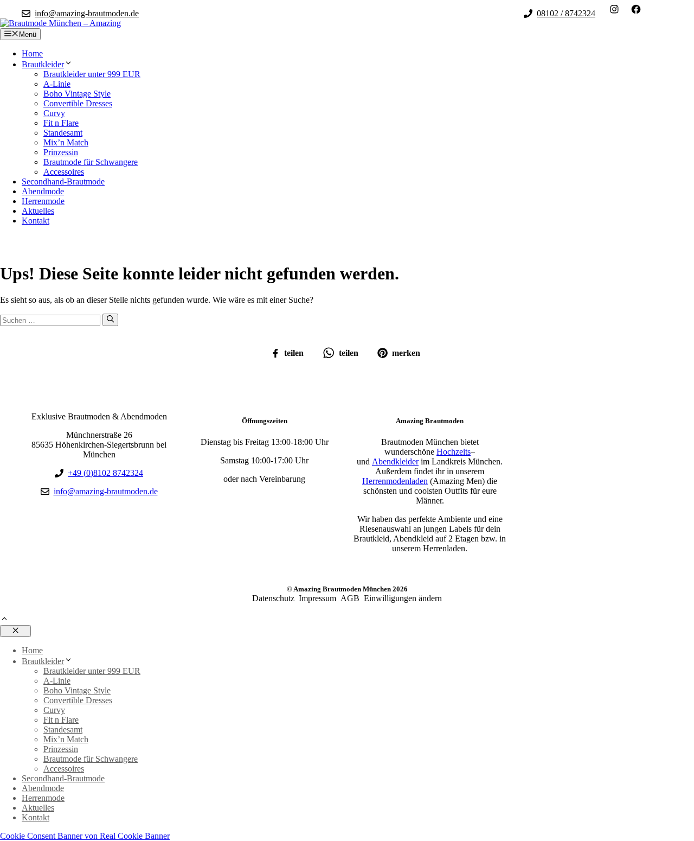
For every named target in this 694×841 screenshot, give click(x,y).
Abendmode (43, 191)
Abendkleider (395, 461)
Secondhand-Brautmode (63, 181)
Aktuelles (38, 210)
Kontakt (35, 220)
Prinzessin (60, 152)
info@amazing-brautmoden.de (87, 13)
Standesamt (62, 132)
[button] (4, 620)
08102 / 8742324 (566, 13)
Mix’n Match (65, 142)
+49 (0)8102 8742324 (105, 472)
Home (32, 53)
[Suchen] (110, 320)
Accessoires (63, 171)
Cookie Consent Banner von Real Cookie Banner (85, 835)
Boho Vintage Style (77, 93)
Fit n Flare (61, 123)
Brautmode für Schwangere (90, 162)
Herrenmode (43, 201)
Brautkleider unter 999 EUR (91, 74)
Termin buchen (39, 242)
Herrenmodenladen (395, 481)
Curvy (54, 113)
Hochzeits (453, 451)
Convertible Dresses (77, 103)
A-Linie (56, 83)
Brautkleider (43, 64)
